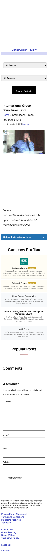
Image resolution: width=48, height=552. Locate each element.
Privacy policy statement (14, 514)
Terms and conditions (12, 516)
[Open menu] (24, 53)
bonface (25, 124)
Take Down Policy (10, 537)
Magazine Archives (11, 519)
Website (6, 462)
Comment (7, 401)
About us (6, 522)
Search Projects (24, 91)
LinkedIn (5, 550)
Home (6, 115)
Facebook (6, 544)
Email (5, 448)
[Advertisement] (24, 24)
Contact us (7, 529)
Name (6, 435)
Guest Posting (8, 532)
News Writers (8, 535)
